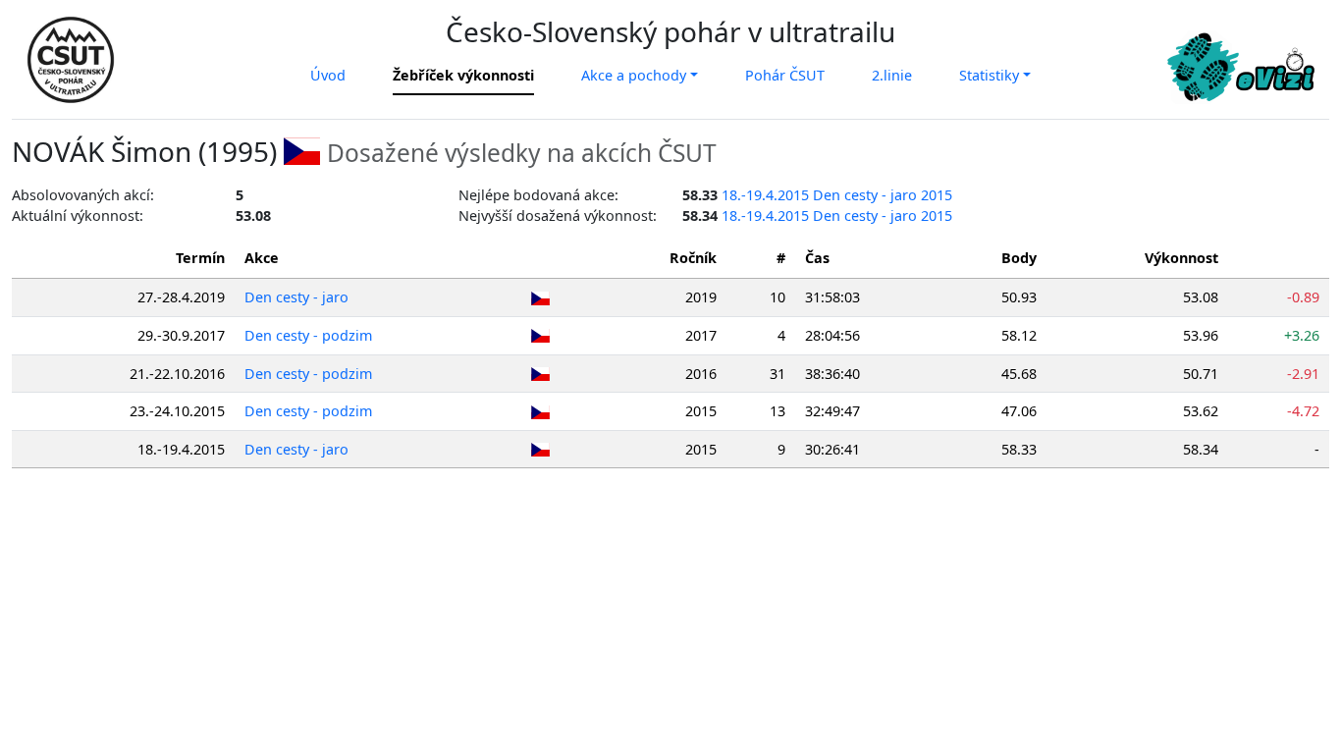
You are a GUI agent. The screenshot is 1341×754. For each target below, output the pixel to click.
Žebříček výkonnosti (463, 75)
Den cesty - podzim (308, 335)
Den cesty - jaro (296, 297)
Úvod (328, 75)
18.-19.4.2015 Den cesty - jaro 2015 (837, 195)
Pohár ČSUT (785, 75)
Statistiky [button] (989, 75)
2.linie (892, 75)
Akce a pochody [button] (633, 75)
